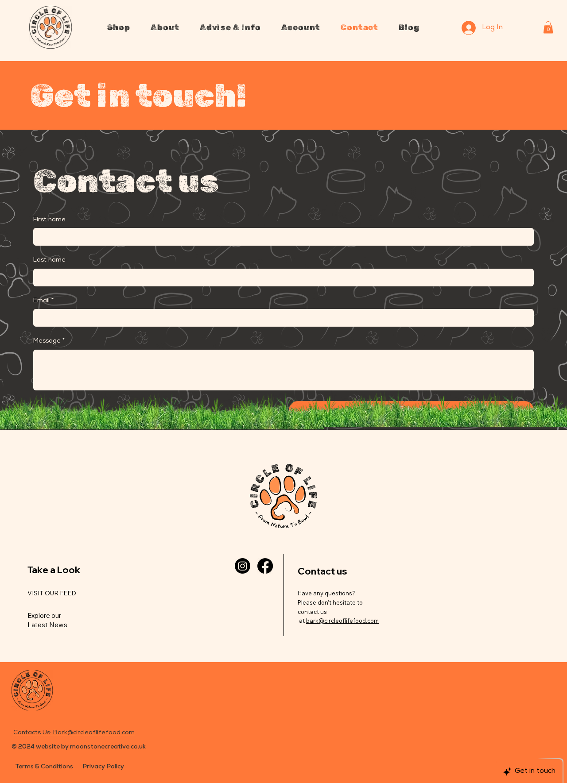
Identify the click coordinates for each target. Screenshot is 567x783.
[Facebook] (265, 566)
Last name (49, 260)
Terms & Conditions (44, 767)
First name (49, 220)
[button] (119, 27)
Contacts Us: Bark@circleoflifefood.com (74, 733)
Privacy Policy (103, 767)
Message (49, 341)
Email (43, 301)
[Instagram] (242, 566)
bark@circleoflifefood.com (342, 620)
